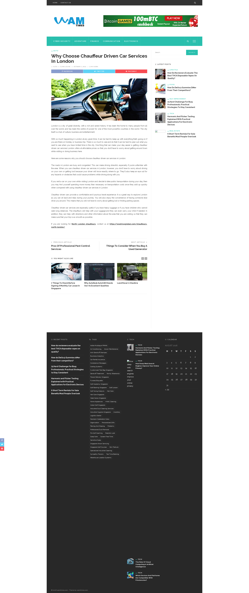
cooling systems (96, 366)
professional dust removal (99, 429)
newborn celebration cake (99, 419)
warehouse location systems (100, 457)
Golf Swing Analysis (97, 391)
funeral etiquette (96, 380)
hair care (110, 391)
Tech (172, 113)
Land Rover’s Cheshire (127, 283)
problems (111, 426)
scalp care (94, 436)
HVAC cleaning (110, 401)
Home (55, 2)
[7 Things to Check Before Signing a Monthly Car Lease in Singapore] (66, 271)
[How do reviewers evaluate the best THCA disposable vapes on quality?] (160, 74)
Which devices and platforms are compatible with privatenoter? (148, 578)
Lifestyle (174, 70)
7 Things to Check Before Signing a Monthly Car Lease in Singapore (65, 285)
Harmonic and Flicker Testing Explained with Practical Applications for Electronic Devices (67, 381)
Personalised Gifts (108, 422)
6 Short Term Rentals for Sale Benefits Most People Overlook (65, 392)
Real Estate (175, 131)
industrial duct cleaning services (102, 408)
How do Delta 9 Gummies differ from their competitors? (65, 359)
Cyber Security (61, 41)
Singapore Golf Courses (98, 447)
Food (172, 84)
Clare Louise (65, 66)
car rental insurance (97, 359)
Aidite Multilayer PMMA (98, 345)
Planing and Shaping (97, 426)
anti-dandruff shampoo (98, 352)
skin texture (113, 447)
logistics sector (95, 415)
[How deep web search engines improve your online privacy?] (130, 457)
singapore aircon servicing (99, 443)
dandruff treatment (97, 373)
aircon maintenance (111, 349)
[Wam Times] (69, 21)
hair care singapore (97, 394)
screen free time (106, 436)
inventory (116, 412)
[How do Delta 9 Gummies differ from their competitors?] (160, 89)
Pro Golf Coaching (96, 433)
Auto (55, 50)
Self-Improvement (178, 99)
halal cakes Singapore (98, 398)
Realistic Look (110, 433)
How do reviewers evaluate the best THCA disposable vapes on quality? (182, 75)
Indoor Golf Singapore (97, 405)
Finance (94, 41)
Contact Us (66, 2)
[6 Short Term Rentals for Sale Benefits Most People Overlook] (160, 227)
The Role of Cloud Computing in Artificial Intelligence (144, 564)
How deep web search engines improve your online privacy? (147, 366)
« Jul (167, 390)
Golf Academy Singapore (99, 384)
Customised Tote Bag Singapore (101, 370)
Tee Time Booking (112, 454)
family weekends (113, 373)
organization (94, 422)
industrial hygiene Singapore (100, 412)
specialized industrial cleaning (101, 450)
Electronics (131, 41)
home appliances (96, 401)
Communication (111, 41)
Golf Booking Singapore (98, 387)
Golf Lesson (113, 387)
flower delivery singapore (99, 377)
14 (186, 368)
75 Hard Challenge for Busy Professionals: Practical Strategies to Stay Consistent (181, 104)
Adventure (80, 41)
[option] (66, 276)
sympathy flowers (96, 454)
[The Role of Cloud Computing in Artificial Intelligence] (130, 561)
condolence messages (98, 363)
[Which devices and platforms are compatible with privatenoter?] (130, 575)
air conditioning (95, 349)
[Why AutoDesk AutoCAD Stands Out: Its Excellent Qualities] (99, 271)
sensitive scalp (95, 440)
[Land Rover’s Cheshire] (132, 271)
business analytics (97, 356)
